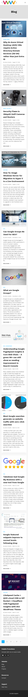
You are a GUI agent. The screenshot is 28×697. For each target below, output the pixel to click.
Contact (4, 678)
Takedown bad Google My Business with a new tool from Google (13, 480)
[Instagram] (8, 655)
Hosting (5, 169)
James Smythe (8, 62)
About (3, 666)
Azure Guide (6, 39)
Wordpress (9, 346)
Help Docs (4, 687)
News (4, 108)
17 (16, 641)
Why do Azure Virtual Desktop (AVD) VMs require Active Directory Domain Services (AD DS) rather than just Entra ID (13, 50)
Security (9, 108)
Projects (4, 669)
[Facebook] (3, 655)
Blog (3, 664)
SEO (4, 228)
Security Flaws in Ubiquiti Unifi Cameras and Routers (14, 114)
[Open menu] (25, 2)
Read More (7, 84)
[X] (5, 655)
